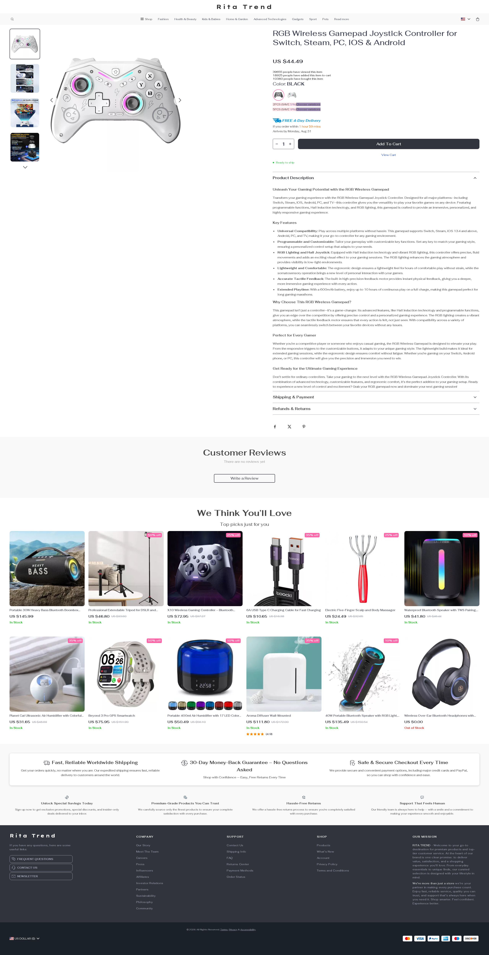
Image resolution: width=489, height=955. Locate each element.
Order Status (236, 877)
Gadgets (298, 19)
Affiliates (142, 877)
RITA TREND (422, 845)
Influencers (144, 870)
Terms (224, 929)
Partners (142, 889)
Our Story (143, 845)
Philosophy (144, 902)
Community (144, 908)
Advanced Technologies (270, 19)
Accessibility (248, 929)
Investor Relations (149, 883)
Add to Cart (388, 143)
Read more (341, 19)
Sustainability (146, 895)
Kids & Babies (211, 19)
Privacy (233, 929)
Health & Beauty (185, 19)
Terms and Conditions (333, 870)
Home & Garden (237, 19)
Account (323, 858)
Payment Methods (240, 870)
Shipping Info (236, 851)
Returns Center (238, 864)
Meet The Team (147, 851)
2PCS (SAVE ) (284, 104)
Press (140, 864)
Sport (313, 19)
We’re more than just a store (433, 883)
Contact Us (235, 845)
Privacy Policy (327, 864)
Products (323, 845)
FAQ (230, 858)
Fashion (163, 19)
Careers (142, 858)
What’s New (325, 851)
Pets (325, 19)
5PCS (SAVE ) (284, 109)
